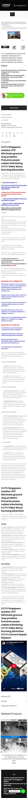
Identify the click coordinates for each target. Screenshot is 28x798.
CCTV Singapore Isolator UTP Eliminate (13, 127)
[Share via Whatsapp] (10, 135)
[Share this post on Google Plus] (3, 135)
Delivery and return (7, 117)
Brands (4, 701)
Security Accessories (8, 26)
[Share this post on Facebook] (2, 132)
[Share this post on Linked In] (13, 132)
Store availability (7, 114)
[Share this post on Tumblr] (17, 132)
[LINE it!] (6, 135)
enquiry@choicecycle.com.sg (14, 784)
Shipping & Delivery (9, 706)
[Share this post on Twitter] (6, 132)
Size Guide (5, 120)
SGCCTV (15, 259)
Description (5, 142)
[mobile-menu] (25, 5)
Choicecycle (5, 260)
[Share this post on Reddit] (10, 132)
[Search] (12, 14)
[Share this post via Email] (14, 135)
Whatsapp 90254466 (17, 264)
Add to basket (14, 108)
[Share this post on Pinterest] (21, 132)
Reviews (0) (6, 696)
